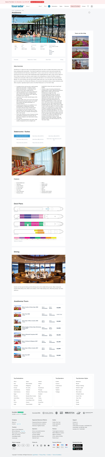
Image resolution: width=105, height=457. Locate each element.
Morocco (16, 396)
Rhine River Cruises (42, 391)
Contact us (75, 422)
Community (14, 438)
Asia (15, 383)
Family (77, 402)
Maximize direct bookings (38, 436)
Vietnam (28, 391)
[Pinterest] (44, 445)
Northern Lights (79, 387)
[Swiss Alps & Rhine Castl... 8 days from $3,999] (80, 59)
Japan (27, 381)
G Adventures (59, 385)
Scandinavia (41, 387)
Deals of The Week (75, 6)
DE (18, 445)
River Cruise (79, 389)
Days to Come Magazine (17, 429)
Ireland (39, 383)
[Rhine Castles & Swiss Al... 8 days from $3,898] (80, 36)
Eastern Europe (29, 398)
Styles (61, 6)
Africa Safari (79, 391)
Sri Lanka (28, 387)
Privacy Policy (42, 454)
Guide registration (56, 423)
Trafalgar (58, 391)
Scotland (40, 393)
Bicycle (77, 383)
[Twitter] (37, 445)
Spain (39, 396)
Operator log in (35, 437)
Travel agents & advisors (58, 431)
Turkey (39, 398)
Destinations (54, 6)
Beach (77, 400)
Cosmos (57, 383)
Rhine (50, 50)
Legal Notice (35, 454)
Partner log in (55, 437)
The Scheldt (51, 51)
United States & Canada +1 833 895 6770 (82, 425)
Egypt (15, 393)
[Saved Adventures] (88, 6)
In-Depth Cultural (80, 393)
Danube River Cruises (31, 396)
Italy (39, 385)
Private (77, 404)
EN (14, 445)
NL (14, 448)
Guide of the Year (56, 422)
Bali (14, 400)
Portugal (40, 389)
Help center (75, 423)
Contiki (57, 381)
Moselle (50, 52)
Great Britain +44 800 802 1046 (80, 427)
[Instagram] (41, 445)
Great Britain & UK (30, 400)
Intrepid (57, 387)
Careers (16, 423)
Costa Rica (40, 402)
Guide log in (55, 425)
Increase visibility (36, 434)
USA (39, 404)
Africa (15, 381)
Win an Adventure (18, 431)
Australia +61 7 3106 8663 (79, 429)
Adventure (78, 381)
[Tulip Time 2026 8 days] (80, 47)
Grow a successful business (38, 431)
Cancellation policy (16, 436)
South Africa (16, 398)
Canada (40, 400)
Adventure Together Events (38, 425)
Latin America (17, 389)
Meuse (50, 54)
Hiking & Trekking (80, 385)
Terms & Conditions (56, 454)
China (15, 402)
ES (23, 445)
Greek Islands (29, 404)
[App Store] (78, 445)
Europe (15, 387)
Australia (16, 385)
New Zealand (29, 383)
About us (14, 422)
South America (17, 391)
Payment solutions (36, 432)
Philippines (28, 385)
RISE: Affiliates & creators (58, 432)
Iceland (40, 381)
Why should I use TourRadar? (19, 432)
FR (27, 445)
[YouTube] (48, 445)
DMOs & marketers (56, 434)
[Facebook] (33, 445)
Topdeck (57, 389)
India (15, 404)
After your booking (16, 434)
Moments (67, 6)
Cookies (49, 454)
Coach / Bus (79, 396)
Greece (27, 402)
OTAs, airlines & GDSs (57, 436)
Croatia (27, 393)
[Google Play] (78, 448)
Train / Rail (78, 398)
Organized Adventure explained (39, 422)
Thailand (28, 389)
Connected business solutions (39, 423)
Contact (84, 6)
